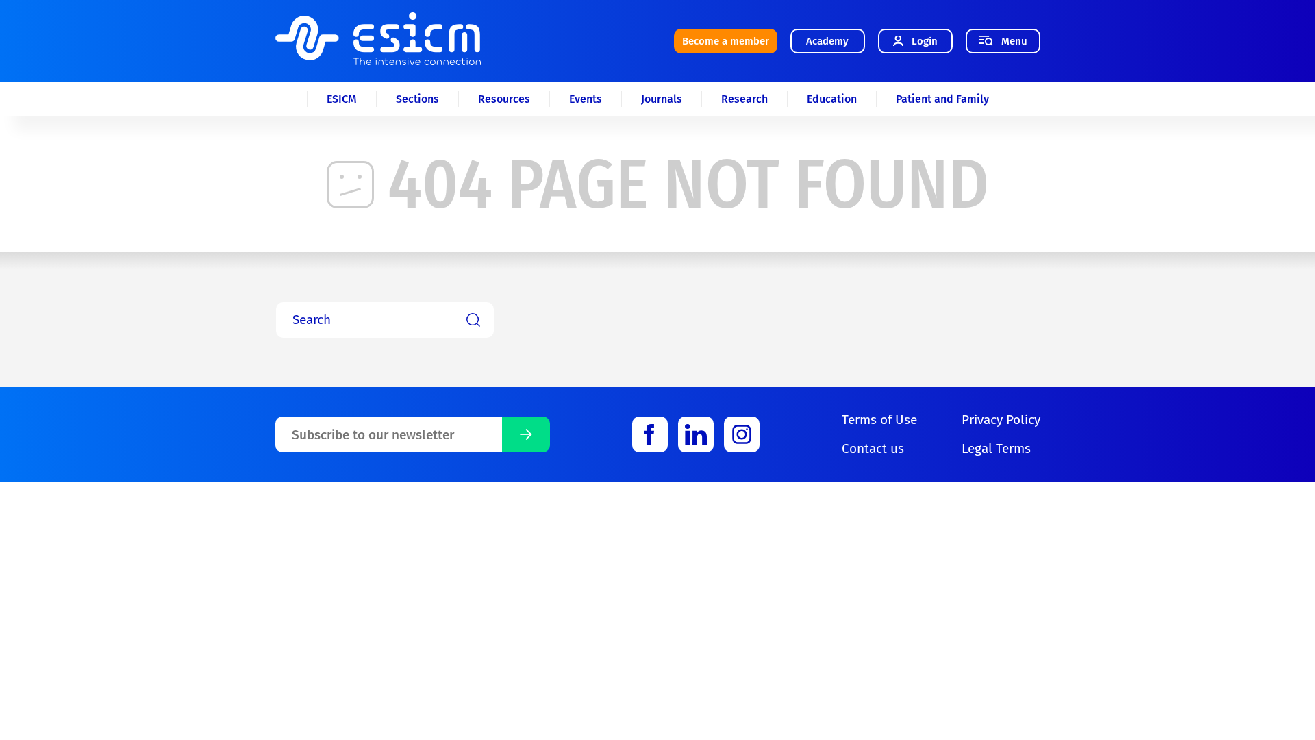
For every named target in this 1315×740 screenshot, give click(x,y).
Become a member (725, 41)
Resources (504, 99)
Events (585, 99)
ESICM (342, 99)
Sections (417, 99)
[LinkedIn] (696, 434)
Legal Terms (996, 448)
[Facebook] (650, 434)
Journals (661, 99)
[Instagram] (742, 434)
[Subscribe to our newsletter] (526, 434)
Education (832, 99)
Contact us (873, 448)
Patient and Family (942, 99)
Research (744, 99)
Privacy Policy (1001, 420)
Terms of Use (879, 420)
